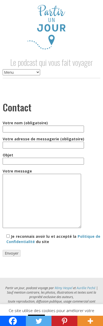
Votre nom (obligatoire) (25, 122)
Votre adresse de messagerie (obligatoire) (43, 138)
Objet (8, 154)
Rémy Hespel (63, 288)
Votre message (17, 171)
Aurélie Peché (86, 288)
